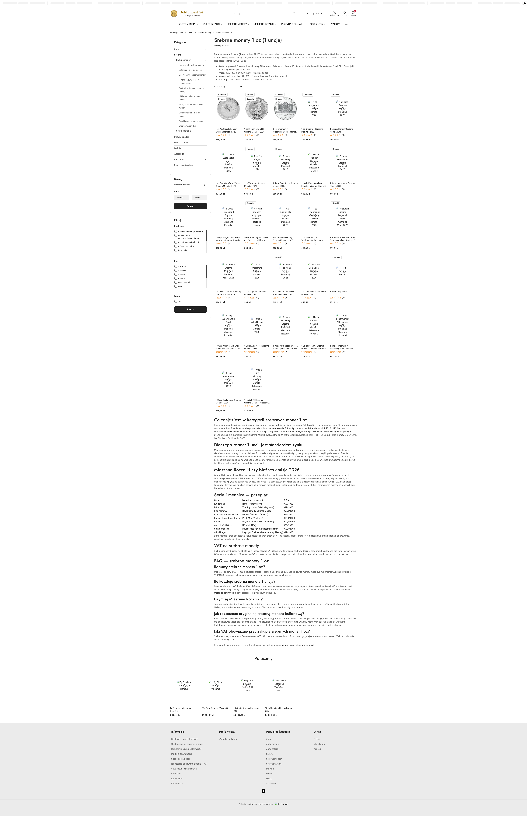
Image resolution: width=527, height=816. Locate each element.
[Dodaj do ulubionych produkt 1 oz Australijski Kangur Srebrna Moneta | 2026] (238, 95)
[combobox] (228, 87)
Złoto (268, 739)
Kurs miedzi (177, 783)
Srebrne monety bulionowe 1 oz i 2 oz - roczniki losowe (256, 238)
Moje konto (319, 744)
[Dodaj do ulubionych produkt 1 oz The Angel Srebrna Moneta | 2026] (266, 149)
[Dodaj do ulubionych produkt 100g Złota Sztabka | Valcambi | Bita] (290, 670)
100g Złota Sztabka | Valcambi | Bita (279, 709)
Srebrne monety (274, 759)
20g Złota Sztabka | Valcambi (215, 708)
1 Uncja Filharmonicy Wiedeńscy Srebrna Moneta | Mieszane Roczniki (342, 347)
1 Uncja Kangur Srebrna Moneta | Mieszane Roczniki (313, 184)
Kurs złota (176, 773)
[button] (346, 24)
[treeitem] (190, 49)
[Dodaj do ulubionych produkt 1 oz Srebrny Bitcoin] (352, 258)
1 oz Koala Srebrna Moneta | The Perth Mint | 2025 (228, 293)
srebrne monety (289, 645)
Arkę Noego (345, 431)
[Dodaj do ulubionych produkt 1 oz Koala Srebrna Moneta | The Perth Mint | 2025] (238, 258)
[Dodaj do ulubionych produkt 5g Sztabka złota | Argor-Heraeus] (195, 670)
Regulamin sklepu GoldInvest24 (187, 749)
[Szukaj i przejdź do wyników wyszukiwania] (294, 14)
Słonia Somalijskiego (327, 431)
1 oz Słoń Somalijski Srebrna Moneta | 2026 (313, 293)
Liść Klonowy (338, 428)
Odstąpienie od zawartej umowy (187, 744)
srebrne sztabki (305, 645)
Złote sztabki (272, 749)
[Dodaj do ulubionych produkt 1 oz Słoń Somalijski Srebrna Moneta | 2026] (323, 258)
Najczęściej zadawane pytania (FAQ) (189, 763)
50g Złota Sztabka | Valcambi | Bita (246, 709)
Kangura (247, 431)
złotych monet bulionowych (310, 554)
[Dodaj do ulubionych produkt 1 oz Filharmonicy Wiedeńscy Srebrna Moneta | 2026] (295, 95)
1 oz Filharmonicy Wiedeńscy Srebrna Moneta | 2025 (313, 239)
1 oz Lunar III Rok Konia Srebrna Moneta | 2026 (283, 293)
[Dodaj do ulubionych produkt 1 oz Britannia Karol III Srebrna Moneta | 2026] (266, 95)
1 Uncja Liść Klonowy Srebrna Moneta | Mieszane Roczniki (256, 401)
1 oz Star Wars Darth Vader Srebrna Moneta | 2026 (228, 184)
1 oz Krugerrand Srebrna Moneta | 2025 (255, 293)
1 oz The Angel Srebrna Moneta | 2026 (254, 184)
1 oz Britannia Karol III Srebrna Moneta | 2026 (254, 130)
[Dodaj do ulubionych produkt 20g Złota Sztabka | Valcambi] (227, 670)
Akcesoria (271, 783)
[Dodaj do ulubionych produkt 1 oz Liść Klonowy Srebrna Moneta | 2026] (352, 95)
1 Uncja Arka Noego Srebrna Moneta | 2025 (256, 347)
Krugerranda (278, 428)
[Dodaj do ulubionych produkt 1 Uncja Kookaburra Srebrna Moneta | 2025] (238, 366)
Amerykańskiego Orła (305, 431)
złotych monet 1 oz (339, 554)
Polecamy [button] (263, 658)
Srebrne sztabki (273, 763)
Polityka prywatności (181, 754)
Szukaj (190, 206)
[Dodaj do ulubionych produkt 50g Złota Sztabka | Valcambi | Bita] (259, 670)
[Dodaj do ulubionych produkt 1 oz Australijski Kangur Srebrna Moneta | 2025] (295, 203)
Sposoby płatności (180, 759)
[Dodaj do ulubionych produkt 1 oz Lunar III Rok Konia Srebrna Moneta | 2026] (295, 258)
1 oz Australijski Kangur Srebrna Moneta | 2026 (226, 130)
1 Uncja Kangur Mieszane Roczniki (277, 431)
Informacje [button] (177, 732)
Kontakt (317, 749)
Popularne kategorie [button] (278, 732)
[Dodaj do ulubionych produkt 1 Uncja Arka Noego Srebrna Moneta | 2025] (266, 312)
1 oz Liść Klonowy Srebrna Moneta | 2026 (341, 130)
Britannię (289, 428)
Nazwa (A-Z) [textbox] (219, 87)
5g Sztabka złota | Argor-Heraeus (181, 709)
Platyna (270, 768)
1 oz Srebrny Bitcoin (339, 292)
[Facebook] (263, 791)
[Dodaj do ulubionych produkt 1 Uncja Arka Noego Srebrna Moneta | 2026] (295, 149)
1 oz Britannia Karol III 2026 (317, 428)
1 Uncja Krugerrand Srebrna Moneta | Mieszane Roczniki (228, 238)
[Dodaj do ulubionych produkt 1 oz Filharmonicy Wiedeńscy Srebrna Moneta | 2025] (323, 203)
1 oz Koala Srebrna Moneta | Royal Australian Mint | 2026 (342, 238)
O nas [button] (317, 732)
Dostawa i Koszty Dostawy (184, 739)
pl (307, 13)
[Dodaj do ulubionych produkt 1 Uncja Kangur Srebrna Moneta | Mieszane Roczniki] (323, 149)
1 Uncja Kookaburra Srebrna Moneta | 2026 (342, 184)
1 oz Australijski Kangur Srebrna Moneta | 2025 (283, 238)
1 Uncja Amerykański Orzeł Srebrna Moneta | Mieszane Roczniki (228, 347)
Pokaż (190, 309)
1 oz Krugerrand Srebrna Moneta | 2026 (312, 130)
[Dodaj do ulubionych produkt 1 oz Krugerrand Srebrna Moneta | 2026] (323, 95)
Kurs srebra (177, 778)
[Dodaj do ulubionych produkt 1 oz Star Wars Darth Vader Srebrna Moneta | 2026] (238, 149)
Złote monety (272, 744)
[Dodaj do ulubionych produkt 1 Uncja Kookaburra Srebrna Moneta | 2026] (352, 149)
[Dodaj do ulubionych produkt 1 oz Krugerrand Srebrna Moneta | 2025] (266, 258)
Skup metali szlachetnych (184, 768)
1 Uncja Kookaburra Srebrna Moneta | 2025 (228, 401)
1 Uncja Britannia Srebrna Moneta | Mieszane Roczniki (313, 347)
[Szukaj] (205, 185)
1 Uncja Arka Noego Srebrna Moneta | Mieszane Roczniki (285, 347)
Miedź (269, 778)
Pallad (269, 773)
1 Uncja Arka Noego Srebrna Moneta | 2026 (285, 184)
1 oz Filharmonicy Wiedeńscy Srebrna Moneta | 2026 (285, 130)
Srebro (269, 754)
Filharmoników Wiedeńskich (228, 431)
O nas (316, 739)
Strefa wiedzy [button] (227, 732)
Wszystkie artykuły (228, 739)
